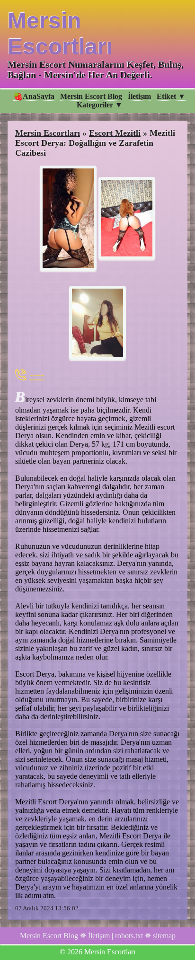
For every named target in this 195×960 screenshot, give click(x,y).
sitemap (164, 936)
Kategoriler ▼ (100, 105)
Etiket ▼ (171, 96)
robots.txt (129, 936)
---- (36, 374)
